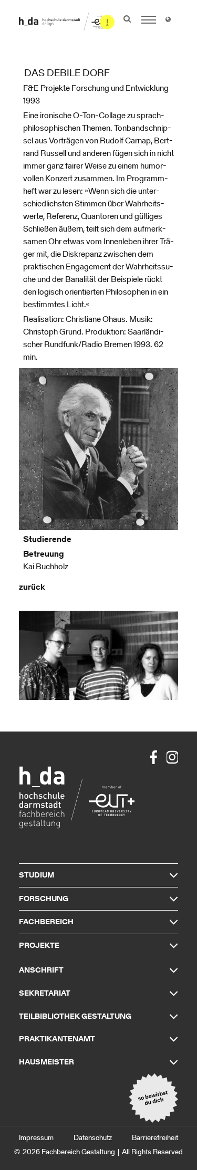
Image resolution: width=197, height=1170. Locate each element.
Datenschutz (93, 1138)
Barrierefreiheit (155, 1138)
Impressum (36, 1138)
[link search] (127, 19)
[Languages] (168, 21)
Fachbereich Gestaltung (78, 1152)
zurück (32, 587)
